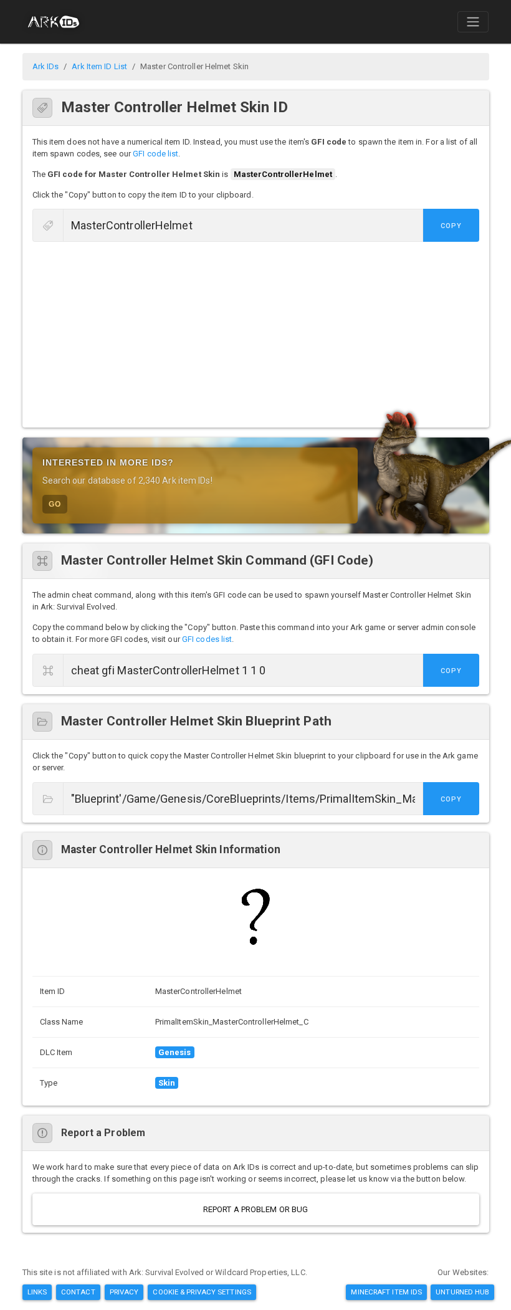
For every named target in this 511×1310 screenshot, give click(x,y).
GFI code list (155, 153)
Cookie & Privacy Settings (202, 1292)
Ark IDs (45, 66)
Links (37, 1292)
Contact (78, 1292)
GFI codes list (207, 639)
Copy (451, 226)
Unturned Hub (462, 1292)
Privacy (124, 1292)
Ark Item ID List (99, 66)
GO (55, 504)
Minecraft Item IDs (386, 1292)
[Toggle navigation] (473, 21)
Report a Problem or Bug (255, 1209)
